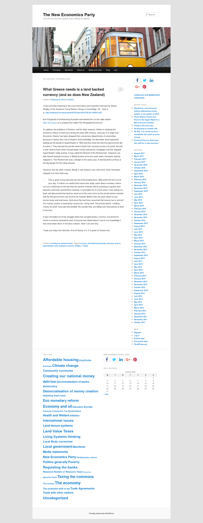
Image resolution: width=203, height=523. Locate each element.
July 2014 (138, 229)
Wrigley (78, 246)
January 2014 (139, 243)
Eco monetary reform (61, 400)
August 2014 (139, 226)
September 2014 (141, 223)
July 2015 (138, 194)
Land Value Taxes (58, 431)
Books (87, 360)
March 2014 (139, 240)
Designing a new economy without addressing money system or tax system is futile (146, 111)
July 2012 (138, 296)
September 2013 (141, 255)
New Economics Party (59, 457)
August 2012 (139, 293)
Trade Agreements (82, 488)
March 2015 (139, 205)
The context (48, 483)
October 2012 (139, 287)
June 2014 (138, 232)
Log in (137, 335)
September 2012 (141, 290)
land (56, 246)
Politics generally (55, 462)
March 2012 (139, 307)
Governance (74, 411)
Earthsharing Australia (97, 243)
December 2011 (140, 316)
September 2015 (141, 191)
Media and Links (95, 70)
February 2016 (140, 179)
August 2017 (139, 153)
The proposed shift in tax (56, 488)
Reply (85, 246)
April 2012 (138, 304)
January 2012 (139, 313)
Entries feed (139, 338)
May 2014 (138, 234)
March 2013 (139, 272)
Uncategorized (55, 497)
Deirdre (71, 99)
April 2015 (138, 202)
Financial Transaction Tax (55, 411)
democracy (50, 386)
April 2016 (138, 173)
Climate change (65, 365)
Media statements (55, 451)
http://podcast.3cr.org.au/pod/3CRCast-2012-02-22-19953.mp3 (74, 112)
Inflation (75, 415)
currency (83, 243)
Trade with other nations (58, 492)
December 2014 (140, 214)
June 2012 (138, 299)
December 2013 (140, 246)
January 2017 (139, 162)
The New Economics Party (69, 14)
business (47, 366)
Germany (110, 243)
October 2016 (139, 167)
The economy (68, 483)
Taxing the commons (75, 476)
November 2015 (140, 188)
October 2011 (139, 322)
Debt (53, 382)
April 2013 (138, 270)
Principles (57, 70)
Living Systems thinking (61, 436)
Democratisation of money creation (70, 391)
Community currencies (58, 371)
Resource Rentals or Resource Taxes (63, 471)
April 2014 (138, 237)
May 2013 (138, 267)
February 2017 (140, 159)
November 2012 (140, 284)
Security (47, 477)
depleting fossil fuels (54, 395)
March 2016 (139, 176)
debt (46, 381)
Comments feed (140, 341)
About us (80, 70)
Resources (87, 472)
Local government (57, 446)
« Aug (106, 394)
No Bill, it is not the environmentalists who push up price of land (147, 134)
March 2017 (139, 156)
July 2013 (138, 261)
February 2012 (140, 310)
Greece (118, 243)
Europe (88, 406)
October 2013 (139, 252)
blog (81, 360)
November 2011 (140, 319)
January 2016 (139, 182)
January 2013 (139, 278)
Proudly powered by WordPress (101, 513)
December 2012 (140, 281)
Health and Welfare (56, 415)
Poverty (74, 462)
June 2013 (138, 264)
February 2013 (140, 275)
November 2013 (140, 249)
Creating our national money (61, 243)
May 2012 (138, 302)
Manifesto (69, 70)
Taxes (54, 477)
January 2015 (139, 211)
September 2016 (141, 170)
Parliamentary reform (87, 457)
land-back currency (66, 246)
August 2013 (139, 258)
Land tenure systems (58, 425)
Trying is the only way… (144, 125)
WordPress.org (140, 344)
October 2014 (139, 220)
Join (115, 70)
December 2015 (140, 185)
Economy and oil (57, 406)
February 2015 (140, 208)
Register (137, 332)
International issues (58, 420)
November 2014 (140, 217)
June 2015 (138, 197)
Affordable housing (60, 359)
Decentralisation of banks (73, 382)
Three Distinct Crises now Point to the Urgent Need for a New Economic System (147, 119)
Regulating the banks (60, 467)
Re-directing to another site (145, 128)
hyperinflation (48, 246)
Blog (108, 70)
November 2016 (140, 164)
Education (77, 406)
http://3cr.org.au (50, 122)
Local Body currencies (57, 441)
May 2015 (138, 200)
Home (46, 70)
